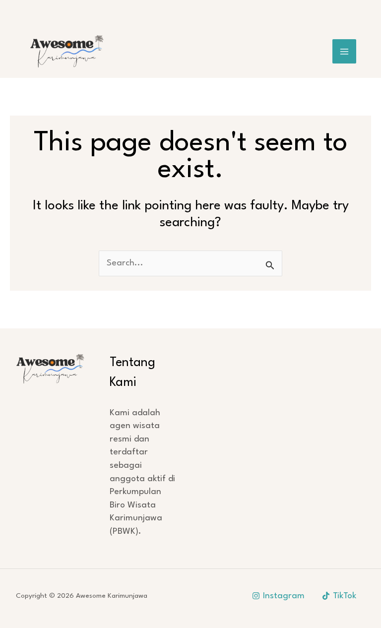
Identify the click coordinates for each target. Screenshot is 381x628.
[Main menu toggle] (344, 51)
